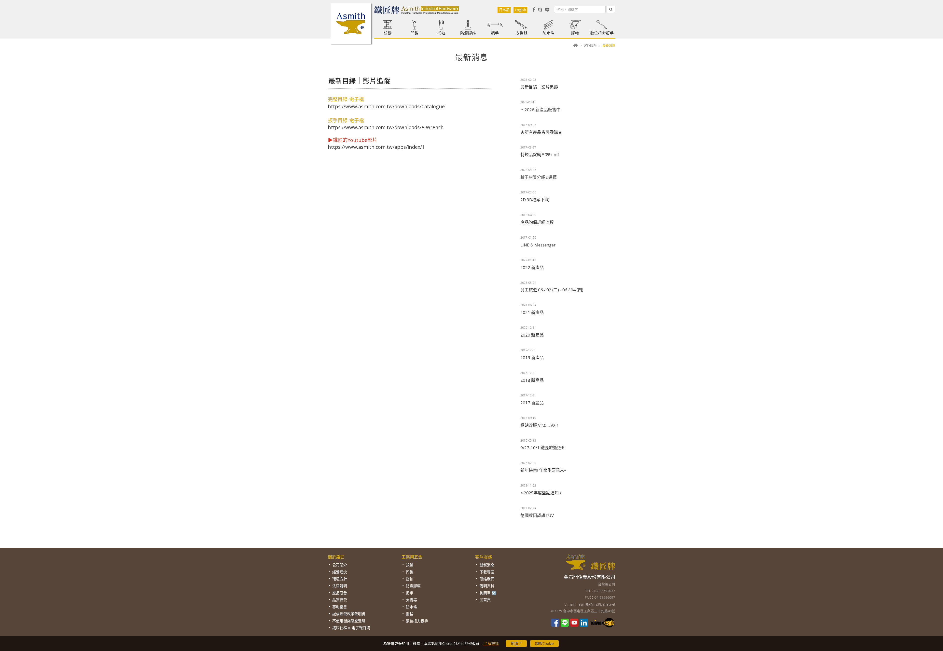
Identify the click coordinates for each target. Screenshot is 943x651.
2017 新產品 (532, 403)
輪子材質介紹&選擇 (538, 177)
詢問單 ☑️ (488, 592)
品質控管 (339, 599)
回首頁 (485, 599)
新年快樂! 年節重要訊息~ (543, 470)
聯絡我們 (487, 578)
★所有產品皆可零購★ (541, 132)
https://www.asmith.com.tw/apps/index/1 (376, 147)
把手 (495, 33)
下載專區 (487, 572)
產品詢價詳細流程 (537, 222)
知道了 (516, 643)
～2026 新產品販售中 (540, 109)
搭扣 (441, 33)
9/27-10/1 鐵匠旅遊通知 (543, 447)
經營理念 (339, 572)
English (520, 9)
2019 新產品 (532, 357)
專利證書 (339, 606)
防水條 (548, 33)
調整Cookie (544, 643)
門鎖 (414, 33)
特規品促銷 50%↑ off (539, 154)
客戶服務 (590, 45)
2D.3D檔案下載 (534, 200)
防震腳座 (468, 33)
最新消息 (487, 564)
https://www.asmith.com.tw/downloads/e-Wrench (386, 127)
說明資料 (487, 585)
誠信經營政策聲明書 (348, 613)
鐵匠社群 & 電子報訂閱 (351, 627)
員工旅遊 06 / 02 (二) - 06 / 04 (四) (551, 290)
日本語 (504, 9)
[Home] (575, 45)
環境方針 (339, 578)
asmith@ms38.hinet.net (596, 604)
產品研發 (339, 592)
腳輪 (575, 33)
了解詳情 (491, 643)
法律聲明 (339, 585)
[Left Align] (611, 9)
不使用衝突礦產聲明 (348, 620)
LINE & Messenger (537, 245)
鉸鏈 (388, 33)
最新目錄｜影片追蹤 (539, 87)
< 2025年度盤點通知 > (541, 493)
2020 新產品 (532, 335)
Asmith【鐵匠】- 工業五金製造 (351, 23)
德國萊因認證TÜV (537, 515)
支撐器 (521, 33)
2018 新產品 (532, 380)
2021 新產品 (532, 312)
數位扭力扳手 (602, 33)
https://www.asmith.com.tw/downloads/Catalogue (386, 106)
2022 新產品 (532, 267)
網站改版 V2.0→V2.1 (539, 425)
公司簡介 (339, 564)
